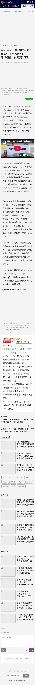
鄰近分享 (21, 486)
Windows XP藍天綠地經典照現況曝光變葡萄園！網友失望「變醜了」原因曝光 (25, 513)
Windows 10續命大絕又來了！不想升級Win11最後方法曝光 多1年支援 (25, 502)
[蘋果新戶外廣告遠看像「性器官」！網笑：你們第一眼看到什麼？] (8, 529)
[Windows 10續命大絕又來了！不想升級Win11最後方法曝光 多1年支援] (8, 503)
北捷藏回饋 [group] (6, 11)
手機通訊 (15, 6)
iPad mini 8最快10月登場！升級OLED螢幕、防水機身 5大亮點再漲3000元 (25, 455)
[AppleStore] (25, 671)
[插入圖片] (26, 650)
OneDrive (28, 482)
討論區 (4, 628)
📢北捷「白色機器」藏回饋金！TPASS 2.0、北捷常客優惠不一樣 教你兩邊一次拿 (17, 377)
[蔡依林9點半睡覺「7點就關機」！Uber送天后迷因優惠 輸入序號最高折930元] (8, 583)
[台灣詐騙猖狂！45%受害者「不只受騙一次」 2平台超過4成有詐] (8, 595)
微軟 (27, 478)
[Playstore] (21, 671)
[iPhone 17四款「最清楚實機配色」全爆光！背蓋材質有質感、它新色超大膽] (8, 540)
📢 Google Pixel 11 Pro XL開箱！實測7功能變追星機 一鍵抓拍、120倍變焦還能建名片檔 (17, 359)
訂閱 (26, 676)
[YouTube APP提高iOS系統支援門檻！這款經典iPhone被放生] (8, 618)
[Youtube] (28, 2)
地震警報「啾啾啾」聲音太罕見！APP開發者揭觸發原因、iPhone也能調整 (25, 570)
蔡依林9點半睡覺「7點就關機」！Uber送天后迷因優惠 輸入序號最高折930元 (25, 582)
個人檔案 (6, 486)
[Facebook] (10, 671)
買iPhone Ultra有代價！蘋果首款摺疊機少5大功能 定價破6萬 (25, 467)
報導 (20, 163)
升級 (4, 482)
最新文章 (5, 6)
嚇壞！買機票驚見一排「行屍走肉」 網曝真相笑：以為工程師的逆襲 (25, 605)
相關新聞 (4, 551)
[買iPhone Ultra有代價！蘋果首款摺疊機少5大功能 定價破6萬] (8, 469)
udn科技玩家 (4, 46)
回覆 (31, 650)
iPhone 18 (5, 437)
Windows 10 (18, 478)
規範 (3, 650)
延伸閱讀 (4, 495)
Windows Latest (14, 329)
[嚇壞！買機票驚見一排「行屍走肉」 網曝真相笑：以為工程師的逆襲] (8, 607)
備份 (19, 482)
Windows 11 (7, 478)
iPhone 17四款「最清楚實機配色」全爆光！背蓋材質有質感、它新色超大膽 (25, 539)
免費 (13, 486)
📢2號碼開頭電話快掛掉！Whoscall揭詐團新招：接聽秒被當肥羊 (17, 394)
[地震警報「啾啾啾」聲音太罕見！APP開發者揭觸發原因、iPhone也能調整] (8, 572)
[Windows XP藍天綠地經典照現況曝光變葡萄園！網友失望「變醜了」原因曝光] (8, 515)
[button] (30, 2)
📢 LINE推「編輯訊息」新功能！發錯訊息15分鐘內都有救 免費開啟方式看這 (17, 405)
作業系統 (12, 482)
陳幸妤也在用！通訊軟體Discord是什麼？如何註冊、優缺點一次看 (25, 558)
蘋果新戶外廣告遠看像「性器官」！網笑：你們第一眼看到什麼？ (25, 527)
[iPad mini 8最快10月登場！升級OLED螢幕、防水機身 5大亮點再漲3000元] (8, 457)
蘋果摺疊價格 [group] (19, 11)
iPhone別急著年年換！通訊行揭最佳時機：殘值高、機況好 (25, 444)
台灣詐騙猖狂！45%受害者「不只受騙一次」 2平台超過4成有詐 (25, 593)
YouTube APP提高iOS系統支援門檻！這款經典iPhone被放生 (25, 617)
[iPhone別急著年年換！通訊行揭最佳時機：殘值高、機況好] (8, 445)
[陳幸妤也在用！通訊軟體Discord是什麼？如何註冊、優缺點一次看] (8, 560)
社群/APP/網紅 (14, 46)
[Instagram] (13, 671)
